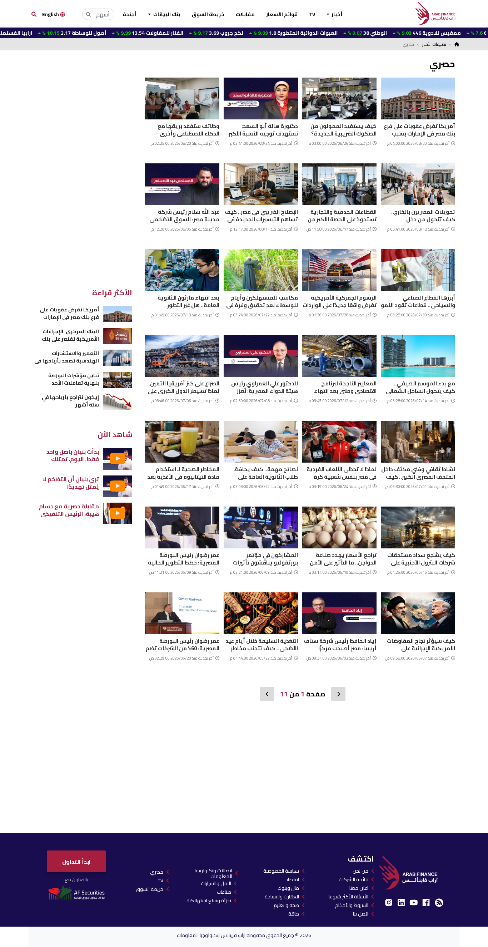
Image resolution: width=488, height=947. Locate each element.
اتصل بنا (360, 914)
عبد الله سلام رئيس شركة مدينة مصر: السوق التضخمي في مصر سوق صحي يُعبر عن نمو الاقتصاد (184, 215)
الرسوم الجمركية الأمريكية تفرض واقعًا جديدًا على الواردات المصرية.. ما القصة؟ (340, 300)
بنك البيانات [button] (166, 14)
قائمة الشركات (353, 879)
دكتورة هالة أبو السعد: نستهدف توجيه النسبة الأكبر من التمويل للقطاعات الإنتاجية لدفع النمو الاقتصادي (261, 129)
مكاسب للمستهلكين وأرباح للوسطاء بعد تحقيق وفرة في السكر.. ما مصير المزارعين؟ (262, 300)
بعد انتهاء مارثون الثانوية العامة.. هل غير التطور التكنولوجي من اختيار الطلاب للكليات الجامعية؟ (184, 300)
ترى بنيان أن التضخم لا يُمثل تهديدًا (71, 482)
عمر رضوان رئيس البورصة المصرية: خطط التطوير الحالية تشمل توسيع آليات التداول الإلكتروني (183, 558)
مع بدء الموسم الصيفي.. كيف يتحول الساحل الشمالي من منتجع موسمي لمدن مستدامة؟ (420, 386)
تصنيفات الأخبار (434, 44)
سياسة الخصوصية (281, 871)
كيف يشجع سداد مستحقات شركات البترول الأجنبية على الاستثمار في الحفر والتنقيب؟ (420, 558)
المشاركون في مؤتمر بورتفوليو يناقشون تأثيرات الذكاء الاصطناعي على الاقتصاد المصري (261, 558)
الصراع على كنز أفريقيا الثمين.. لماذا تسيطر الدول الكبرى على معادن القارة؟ (183, 386)
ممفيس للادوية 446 (395, 33)
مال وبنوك (288, 888)
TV (312, 14)
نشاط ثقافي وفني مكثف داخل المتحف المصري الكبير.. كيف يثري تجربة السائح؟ (418, 472)
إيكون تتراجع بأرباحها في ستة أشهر (70, 401)
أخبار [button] (336, 14)
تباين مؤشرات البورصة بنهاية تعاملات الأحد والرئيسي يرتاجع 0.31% (72, 379)
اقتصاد (292, 879)
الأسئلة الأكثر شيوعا (348, 896)
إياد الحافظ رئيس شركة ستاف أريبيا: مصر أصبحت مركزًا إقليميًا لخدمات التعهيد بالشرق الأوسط (340, 644)
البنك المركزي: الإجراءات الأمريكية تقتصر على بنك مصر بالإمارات (70, 335)
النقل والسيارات (216, 883)
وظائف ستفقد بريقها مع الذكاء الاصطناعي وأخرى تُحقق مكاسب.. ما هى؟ (188, 129)
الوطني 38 (333, 33)
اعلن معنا (358, 888)
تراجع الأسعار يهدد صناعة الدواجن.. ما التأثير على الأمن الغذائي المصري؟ (343, 558)
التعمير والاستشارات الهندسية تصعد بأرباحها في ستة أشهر (66, 357)
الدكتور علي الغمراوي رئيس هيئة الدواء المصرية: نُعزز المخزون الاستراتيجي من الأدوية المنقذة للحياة (264, 386)
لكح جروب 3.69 (184, 33)
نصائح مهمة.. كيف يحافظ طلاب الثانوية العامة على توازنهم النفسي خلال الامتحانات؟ (266, 472)
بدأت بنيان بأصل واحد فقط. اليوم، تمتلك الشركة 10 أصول (72, 455)
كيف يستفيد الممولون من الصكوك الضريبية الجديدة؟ (343, 129)
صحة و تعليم (286, 905)
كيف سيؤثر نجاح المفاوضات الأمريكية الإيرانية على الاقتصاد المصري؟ (421, 644)
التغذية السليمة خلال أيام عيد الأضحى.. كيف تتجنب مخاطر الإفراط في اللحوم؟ (261, 644)
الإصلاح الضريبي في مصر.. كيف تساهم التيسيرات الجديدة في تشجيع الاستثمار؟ (261, 215)
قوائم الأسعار (282, 14)
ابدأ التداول (76, 861)
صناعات (224, 892)
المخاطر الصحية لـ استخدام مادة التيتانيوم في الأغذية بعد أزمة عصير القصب (183, 472)
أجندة (129, 14)
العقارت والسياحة (282, 896)
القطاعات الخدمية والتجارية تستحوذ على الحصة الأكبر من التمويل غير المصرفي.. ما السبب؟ (342, 215)
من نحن (360, 871)
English (51, 14)
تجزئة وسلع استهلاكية (208, 900)
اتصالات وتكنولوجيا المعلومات (213, 873)
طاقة (293, 914)
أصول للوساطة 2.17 (40, 33)
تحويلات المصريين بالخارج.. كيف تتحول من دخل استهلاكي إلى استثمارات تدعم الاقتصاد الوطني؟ (418, 215)
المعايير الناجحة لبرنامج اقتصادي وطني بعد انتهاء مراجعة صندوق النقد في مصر (342, 386)
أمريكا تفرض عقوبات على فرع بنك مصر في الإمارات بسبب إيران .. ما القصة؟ (419, 129)
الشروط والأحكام (351, 905)
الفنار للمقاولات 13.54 (116, 33)
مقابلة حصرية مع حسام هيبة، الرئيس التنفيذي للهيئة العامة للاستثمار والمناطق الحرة (69, 510)
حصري (156, 872)
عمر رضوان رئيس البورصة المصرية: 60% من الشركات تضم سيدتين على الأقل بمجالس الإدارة (182, 644)
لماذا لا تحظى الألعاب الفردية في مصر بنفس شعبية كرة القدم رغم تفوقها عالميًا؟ (342, 472)
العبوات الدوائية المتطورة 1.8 (261, 33)
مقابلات (245, 14)
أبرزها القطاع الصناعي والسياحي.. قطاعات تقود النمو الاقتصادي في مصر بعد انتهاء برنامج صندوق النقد (418, 300)
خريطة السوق (208, 14)
